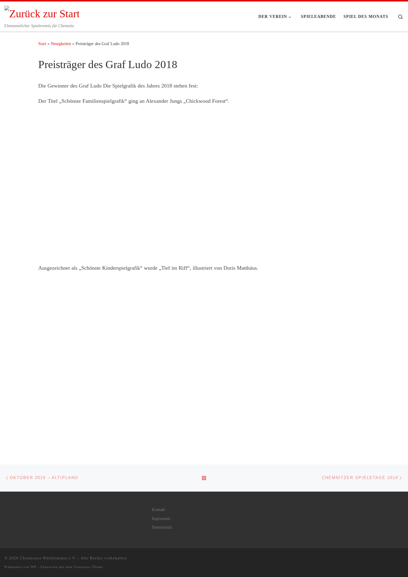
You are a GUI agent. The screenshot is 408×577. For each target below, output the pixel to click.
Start (42, 43)
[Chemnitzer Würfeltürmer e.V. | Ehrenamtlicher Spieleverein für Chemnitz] (41, 13)
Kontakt (158, 509)
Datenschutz (162, 527)
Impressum (161, 518)
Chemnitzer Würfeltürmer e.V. (48, 558)
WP (33, 567)
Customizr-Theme (88, 567)
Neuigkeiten (61, 43)
